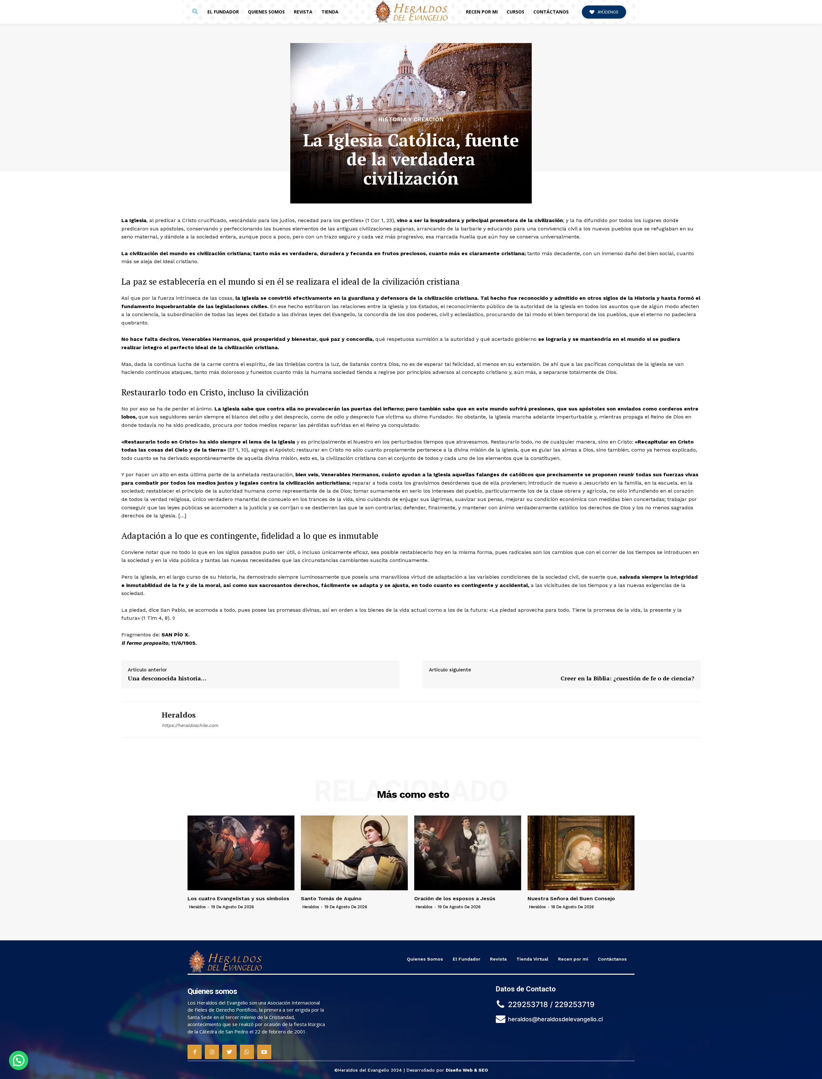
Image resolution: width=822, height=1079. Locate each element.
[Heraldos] (136, 719)
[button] (195, 12)
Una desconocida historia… (167, 678)
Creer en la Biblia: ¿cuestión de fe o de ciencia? (627, 678)
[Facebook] (195, 1052)
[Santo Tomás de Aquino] (354, 853)
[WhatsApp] (247, 1052)
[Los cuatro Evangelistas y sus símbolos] (241, 853)
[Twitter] (229, 1052)
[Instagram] (212, 1052)
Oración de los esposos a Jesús (454, 898)
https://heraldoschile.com (190, 725)
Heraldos (179, 715)
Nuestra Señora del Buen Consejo (571, 898)
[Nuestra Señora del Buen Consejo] (581, 853)
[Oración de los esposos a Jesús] (467, 853)
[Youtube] (264, 1052)
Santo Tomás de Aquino (331, 898)
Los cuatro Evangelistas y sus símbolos (238, 898)
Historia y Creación (411, 119)
